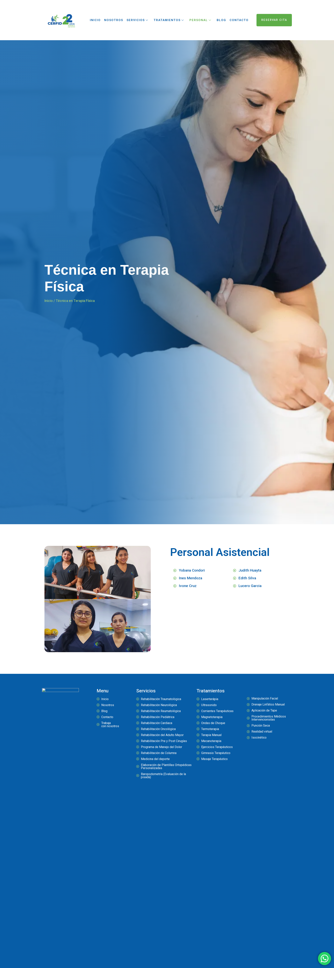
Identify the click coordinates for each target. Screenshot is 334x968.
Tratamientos (167, 20)
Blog (221, 20)
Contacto (239, 20)
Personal (198, 20)
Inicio (95, 20)
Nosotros (113, 20)
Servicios (136, 20)
